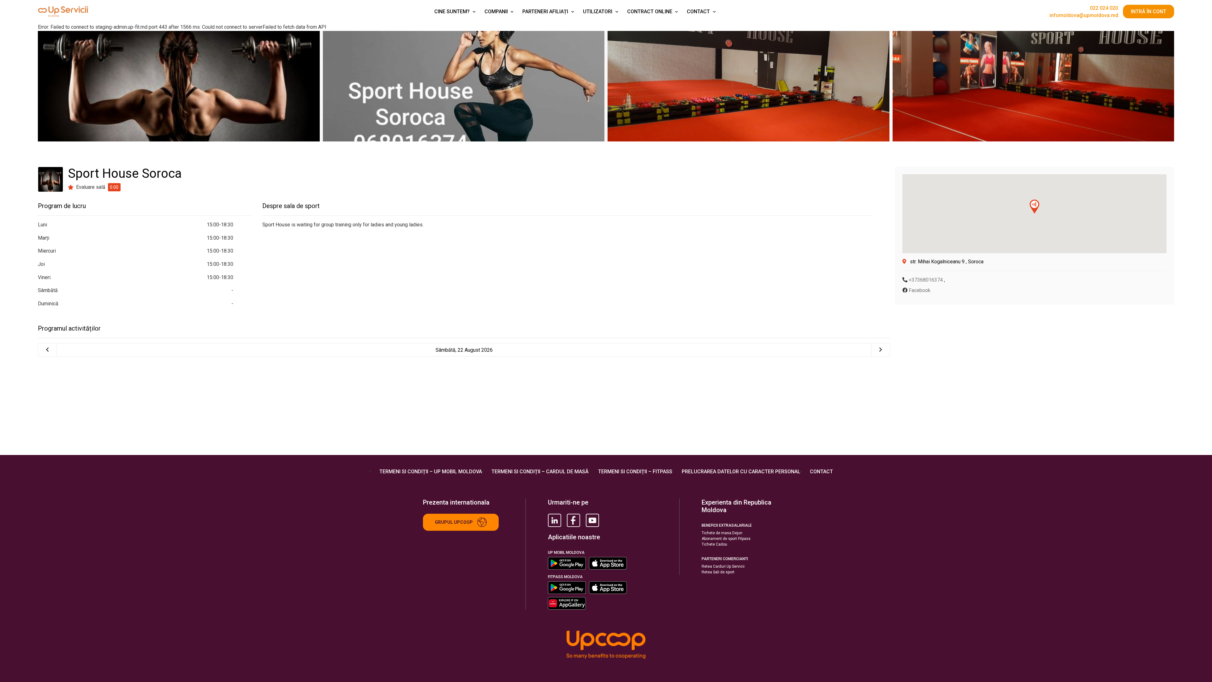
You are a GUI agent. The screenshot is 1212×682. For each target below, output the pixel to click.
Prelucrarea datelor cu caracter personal (741, 472)
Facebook (919, 290)
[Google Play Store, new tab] (567, 563)
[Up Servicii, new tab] (554, 520)
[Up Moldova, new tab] (573, 520)
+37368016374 (926, 280)
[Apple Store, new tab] (608, 563)
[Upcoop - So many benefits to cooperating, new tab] (606, 645)
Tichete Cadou (714, 544)
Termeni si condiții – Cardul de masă (540, 472)
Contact (698, 12)
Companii (496, 12)
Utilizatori (597, 12)
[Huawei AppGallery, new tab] (567, 603)
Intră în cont (1148, 12)
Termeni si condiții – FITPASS (635, 472)
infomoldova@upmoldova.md (1083, 15)
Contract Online (649, 12)
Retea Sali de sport (718, 572)
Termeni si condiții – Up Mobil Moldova (430, 472)
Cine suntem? (452, 12)
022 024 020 (1104, 8)
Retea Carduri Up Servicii (723, 566)
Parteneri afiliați (545, 12)
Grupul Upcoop (454, 522)
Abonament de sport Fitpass (726, 538)
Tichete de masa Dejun (722, 533)
